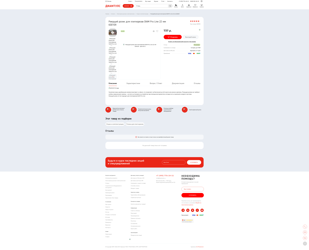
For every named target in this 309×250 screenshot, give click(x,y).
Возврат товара (135, 188)
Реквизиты (108, 222)
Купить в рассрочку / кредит (138, 204)
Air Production (200, 247)
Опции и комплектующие (115, 124)
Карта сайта (134, 228)
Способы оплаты (135, 185)
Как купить (108, 204)
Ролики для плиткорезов (134, 124)
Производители (135, 216)
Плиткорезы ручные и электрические (115, 180)
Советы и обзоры (135, 210)
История (107, 217)
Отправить (192, 195)
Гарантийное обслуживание (138, 195)
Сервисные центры (136, 197)
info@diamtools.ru (161, 178)
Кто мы (107, 212)
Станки (107, 183)
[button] (113, 76)
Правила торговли (135, 218)
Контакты (170, 1)
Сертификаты (109, 220)
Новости (107, 207)
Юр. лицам (148, 1)
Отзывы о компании (110, 214)
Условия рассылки (135, 226)
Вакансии (107, 225)
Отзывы (197, 83)
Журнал (156, 1)
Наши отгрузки (109, 209)
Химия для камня (109, 192)
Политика (133, 221)
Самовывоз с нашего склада (138, 183)
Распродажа (108, 195)
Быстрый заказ (190, 37)
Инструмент (108, 190)
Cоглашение (134, 223)
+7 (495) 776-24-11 (184, 1)
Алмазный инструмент (111, 178)
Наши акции (108, 234)
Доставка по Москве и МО (137, 178)
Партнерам (134, 213)
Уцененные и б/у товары (111, 198)
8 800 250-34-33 (194, 1)
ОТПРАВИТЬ (194, 162)
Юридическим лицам (136, 235)
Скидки (107, 236)
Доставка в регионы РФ (137, 180)
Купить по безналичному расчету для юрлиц (182, 41)
